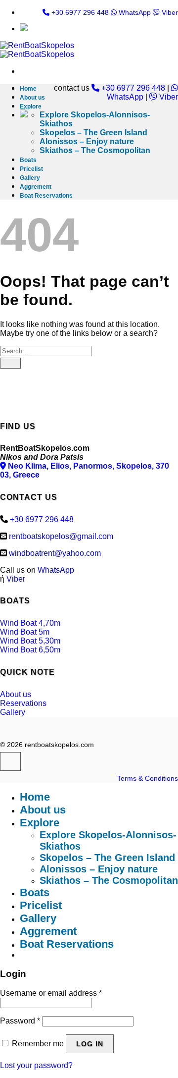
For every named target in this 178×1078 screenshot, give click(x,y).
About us (32, 97)
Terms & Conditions (147, 778)
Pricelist (31, 168)
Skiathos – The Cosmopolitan (95, 150)
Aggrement (35, 186)
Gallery (30, 177)
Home (28, 88)
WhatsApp (134, 12)
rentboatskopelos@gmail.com (61, 536)
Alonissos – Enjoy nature (87, 141)
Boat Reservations (46, 195)
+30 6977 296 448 (79, 12)
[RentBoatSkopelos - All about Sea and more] (37, 49)
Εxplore (31, 106)
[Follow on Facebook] (10, 761)
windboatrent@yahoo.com (55, 553)
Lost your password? (36, 1065)
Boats (28, 160)
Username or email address (51, 993)
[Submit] (10, 363)
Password (20, 1021)
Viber (169, 12)
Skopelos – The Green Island (93, 132)
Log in (89, 1044)
